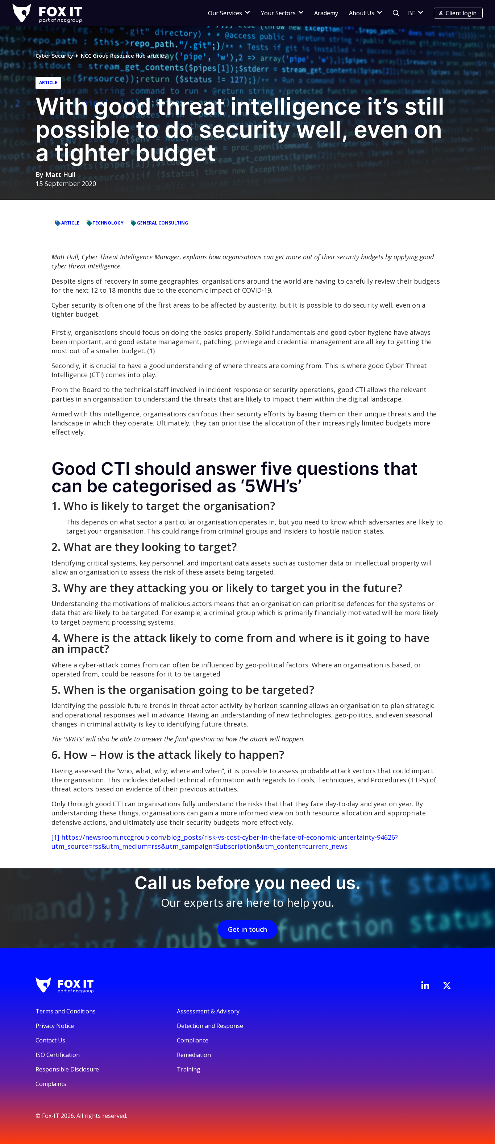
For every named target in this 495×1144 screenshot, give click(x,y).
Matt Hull (60, 174)
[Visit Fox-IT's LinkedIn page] (425, 985)
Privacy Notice (55, 1026)
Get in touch (247, 929)
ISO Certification (58, 1055)
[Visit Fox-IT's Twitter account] (447, 985)
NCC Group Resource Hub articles (124, 55)
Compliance (192, 1040)
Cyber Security (54, 55)
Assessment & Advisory (208, 1011)
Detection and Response (210, 1026)
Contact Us (50, 1040)
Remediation (194, 1055)
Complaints (51, 1084)
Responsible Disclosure (67, 1069)
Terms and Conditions (66, 1011)
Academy (326, 13)
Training (188, 1069)
